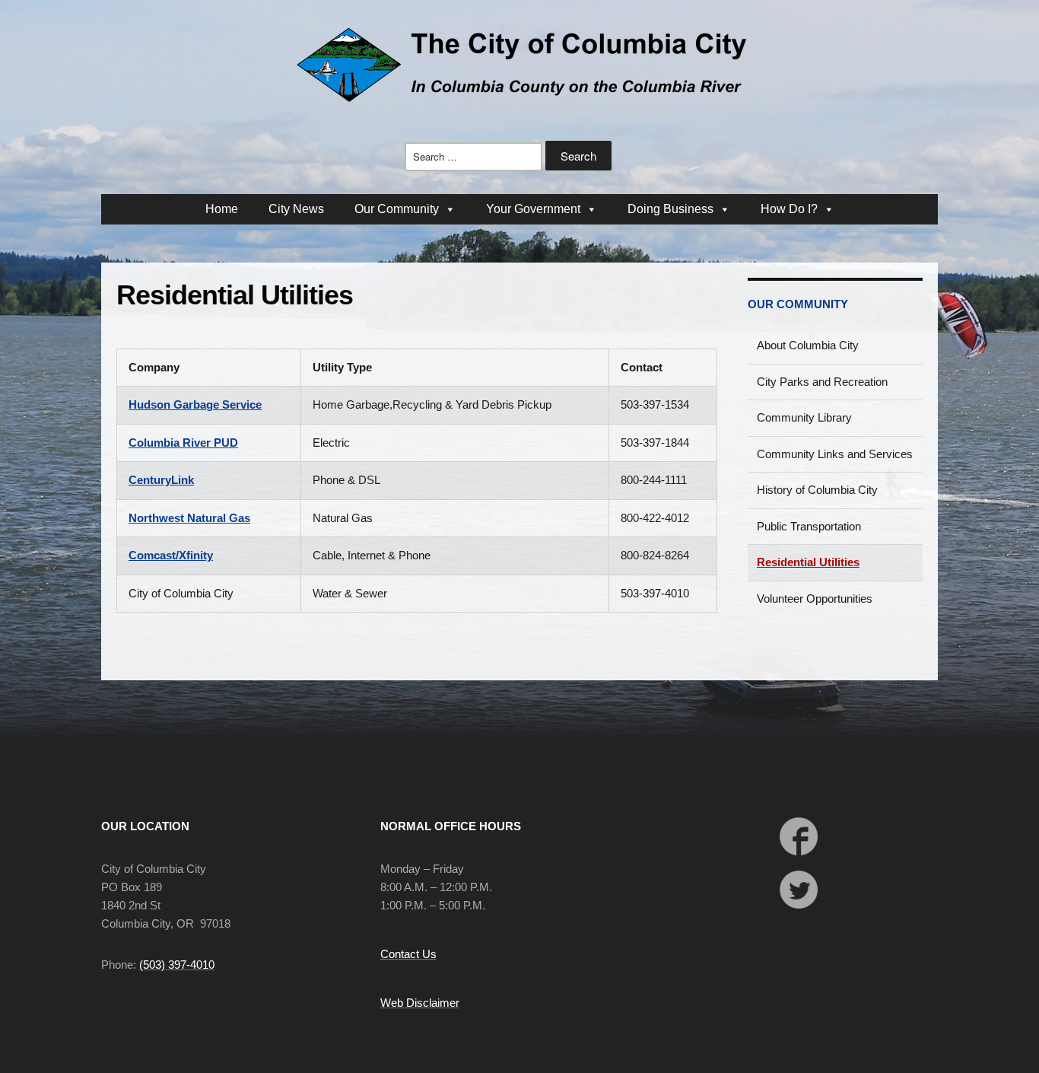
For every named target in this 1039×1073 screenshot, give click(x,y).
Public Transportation (809, 526)
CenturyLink (161, 479)
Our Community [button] (396, 208)
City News (296, 208)
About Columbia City (808, 345)
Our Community (798, 304)
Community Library (804, 417)
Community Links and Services (835, 453)
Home (221, 208)
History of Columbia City (817, 489)
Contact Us (408, 953)
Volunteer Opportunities (814, 598)
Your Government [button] (533, 208)
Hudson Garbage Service (195, 404)
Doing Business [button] (670, 208)
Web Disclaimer (419, 1002)
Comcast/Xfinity (171, 555)
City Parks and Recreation (822, 381)
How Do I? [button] (789, 208)
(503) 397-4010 (176, 964)
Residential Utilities (808, 562)
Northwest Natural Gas (189, 517)
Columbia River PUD (183, 442)
